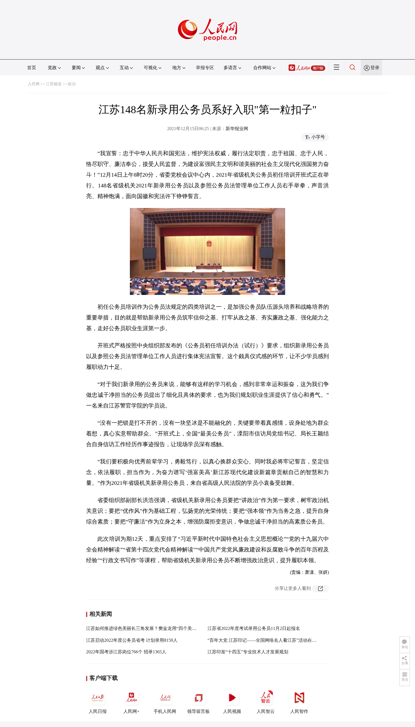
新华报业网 (237, 128)
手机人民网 (165, 711)
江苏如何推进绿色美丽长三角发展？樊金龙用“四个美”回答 (144, 628)
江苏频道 (54, 84)
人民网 (34, 84)
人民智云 (266, 711)
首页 (31, 67)
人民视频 (232, 711)
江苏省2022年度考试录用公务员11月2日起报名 (253, 628)
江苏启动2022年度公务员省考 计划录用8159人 (132, 640)
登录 (374, 67)
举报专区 (205, 67)
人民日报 (98, 711)
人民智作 (299, 711)
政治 (72, 84)
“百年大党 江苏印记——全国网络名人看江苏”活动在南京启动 (268, 640)
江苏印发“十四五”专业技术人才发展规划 (247, 651)
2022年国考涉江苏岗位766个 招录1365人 (126, 651)
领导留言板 (198, 711)
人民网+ (131, 711)
